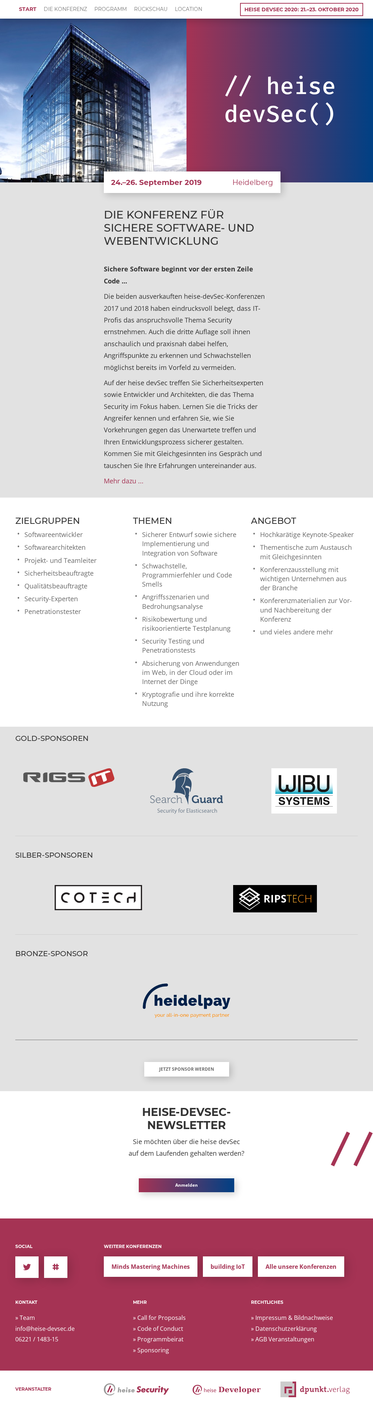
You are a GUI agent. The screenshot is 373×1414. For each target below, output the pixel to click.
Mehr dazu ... (124, 480)
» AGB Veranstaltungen (282, 1339)
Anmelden (186, 1185)
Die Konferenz (65, 9)
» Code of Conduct (158, 1329)
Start (27, 9)
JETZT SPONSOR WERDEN (186, 1069)
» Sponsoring (151, 1350)
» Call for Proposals (159, 1318)
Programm (110, 9)
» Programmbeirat (158, 1339)
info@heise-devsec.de (45, 1329)
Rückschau (151, 9)
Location (188, 9)
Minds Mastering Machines (150, 1267)
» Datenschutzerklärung (284, 1329)
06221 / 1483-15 (36, 1339)
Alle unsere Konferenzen (301, 1267)
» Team (25, 1318)
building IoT (228, 1267)
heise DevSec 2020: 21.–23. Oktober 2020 (301, 9)
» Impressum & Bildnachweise (292, 1318)
